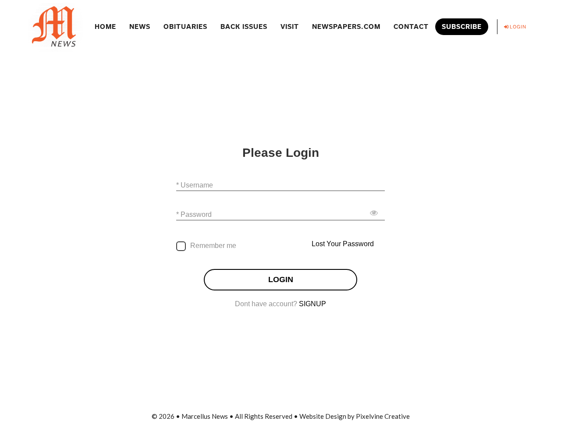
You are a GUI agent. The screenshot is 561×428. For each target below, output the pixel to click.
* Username (194, 185)
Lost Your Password (343, 244)
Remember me (213, 245)
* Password (194, 214)
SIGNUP (312, 304)
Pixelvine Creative (383, 416)
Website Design (322, 416)
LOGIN (280, 279)
